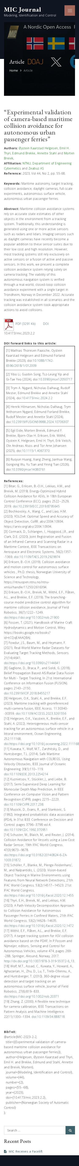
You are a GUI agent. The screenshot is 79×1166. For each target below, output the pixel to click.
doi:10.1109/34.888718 (48, 1017)
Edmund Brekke (23, 153)
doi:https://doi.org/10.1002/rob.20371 (31, 996)
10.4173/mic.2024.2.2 (37, 398)
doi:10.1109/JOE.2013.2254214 (26, 774)
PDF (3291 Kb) (26, 324)
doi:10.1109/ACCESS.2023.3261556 (41, 713)
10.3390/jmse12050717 (55, 379)
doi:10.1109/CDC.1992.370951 (26, 830)
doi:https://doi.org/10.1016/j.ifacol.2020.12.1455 (39, 895)
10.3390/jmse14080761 (29, 469)
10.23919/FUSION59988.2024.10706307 (40, 422)
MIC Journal (22, 9)
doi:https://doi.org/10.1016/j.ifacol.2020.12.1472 (39, 926)
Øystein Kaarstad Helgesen (38, 148)
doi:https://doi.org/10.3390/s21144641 (32, 663)
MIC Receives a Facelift (26, 1151)
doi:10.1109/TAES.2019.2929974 (37, 557)
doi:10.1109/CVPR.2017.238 (24, 804)
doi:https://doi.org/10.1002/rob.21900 (31, 617)
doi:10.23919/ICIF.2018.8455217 (27, 693)
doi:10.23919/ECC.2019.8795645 (36, 506)
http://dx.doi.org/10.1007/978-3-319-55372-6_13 (39, 961)
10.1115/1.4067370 (36, 451)
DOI (46, 324)
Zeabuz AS (36, 168)
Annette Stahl (47, 153)
